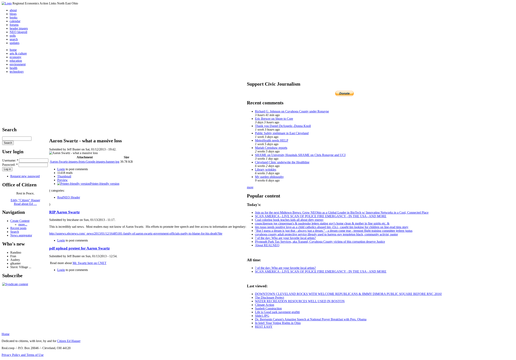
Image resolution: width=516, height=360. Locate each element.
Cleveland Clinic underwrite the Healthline (282, 162)
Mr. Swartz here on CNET (89, 263)
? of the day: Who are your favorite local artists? (285, 238)
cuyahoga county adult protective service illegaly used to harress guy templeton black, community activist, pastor (326, 234)
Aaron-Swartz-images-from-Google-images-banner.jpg (84, 161)
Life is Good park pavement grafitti (277, 312)
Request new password (25, 176)
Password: (10, 164)
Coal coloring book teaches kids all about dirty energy (289, 219)
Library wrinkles (265, 169)
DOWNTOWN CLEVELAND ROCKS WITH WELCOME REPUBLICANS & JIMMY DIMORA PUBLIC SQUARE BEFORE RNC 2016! (348, 294)
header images (19, 28)
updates (14, 43)
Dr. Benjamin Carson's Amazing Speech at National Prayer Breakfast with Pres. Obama (310, 319)
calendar (15, 21)
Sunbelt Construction (268, 308)
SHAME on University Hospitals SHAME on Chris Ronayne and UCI (300, 155)
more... (22, 224)
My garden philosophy (269, 176)
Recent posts (18, 228)
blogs (13, 14)
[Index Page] (7, 3)
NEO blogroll (18, 32)
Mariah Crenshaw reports (271, 147)
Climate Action (264, 304)
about (13, 10)
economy (15, 57)
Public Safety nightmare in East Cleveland (282, 133)
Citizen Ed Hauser (68, 341)
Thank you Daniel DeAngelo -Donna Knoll (283, 126)
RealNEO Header (68, 197)
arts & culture (18, 53)
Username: (10, 160)
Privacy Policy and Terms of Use (23, 355)
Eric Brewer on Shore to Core (274, 118)
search (14, 39)
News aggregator (21, 235)
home (13, 49)
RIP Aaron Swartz (64, 212)
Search (14, 231)
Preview (62, 180)
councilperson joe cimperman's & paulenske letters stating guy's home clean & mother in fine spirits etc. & (322, 223)
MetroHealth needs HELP (271, 140)
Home (5, 334)
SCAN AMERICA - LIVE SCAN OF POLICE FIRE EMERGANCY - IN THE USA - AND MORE (320, 216)
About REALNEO (267, 245)
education (16, 60)
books (13, 17)
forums (14, 24)
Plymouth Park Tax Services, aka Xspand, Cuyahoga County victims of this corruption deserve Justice (320, 241)
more (250, 187)
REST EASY (264, 326)
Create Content (19, 221)
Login (61, 169)
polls (13, 35)
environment (18, 64)
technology (17, 71)
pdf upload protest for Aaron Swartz (79, 248)
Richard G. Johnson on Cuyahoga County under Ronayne (292, 111)
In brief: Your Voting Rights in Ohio (278, 323)
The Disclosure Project (269, 297)
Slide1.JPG (262, 315)
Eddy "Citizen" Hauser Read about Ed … (25, 202)
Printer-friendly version (104, 183)
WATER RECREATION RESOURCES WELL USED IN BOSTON (300, 301)
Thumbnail (64, 176)
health (13, 68)
